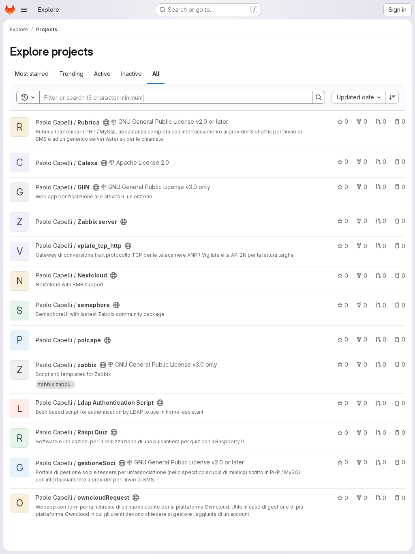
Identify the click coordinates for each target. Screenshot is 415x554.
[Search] (318, 97)
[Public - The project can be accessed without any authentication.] (106, 122)
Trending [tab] (71, 73)
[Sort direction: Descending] (392, 97)
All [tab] (155, 73)
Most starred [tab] (32, 73)
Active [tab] (102, 73)
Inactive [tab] (131, 73)
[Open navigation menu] (23, 9)
